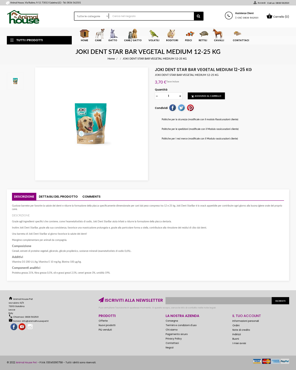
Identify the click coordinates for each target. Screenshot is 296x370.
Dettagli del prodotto (58, 196)
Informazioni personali (245, 321)
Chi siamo (172, 329)
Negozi (170, 347)
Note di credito (241, 330)
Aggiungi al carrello (206, 96)
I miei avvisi (239, 343)
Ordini (235, 325)
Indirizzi (236, 334)
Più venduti (105, 329)
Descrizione (24, 196)
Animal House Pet (26, 362)
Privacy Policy (174, 338)
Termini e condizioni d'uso (181, 325)
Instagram (30, 327)
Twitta (181, 107)
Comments (91, 196)
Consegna (172, 320)
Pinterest (190, 107)
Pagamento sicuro (177, 334)
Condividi (172, 107)
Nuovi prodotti (107, 325)
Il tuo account (246, 315)
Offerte (103, 320)
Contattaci (172, 343)
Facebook (14, 327)
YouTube (22, 327)
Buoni (235, 338)
